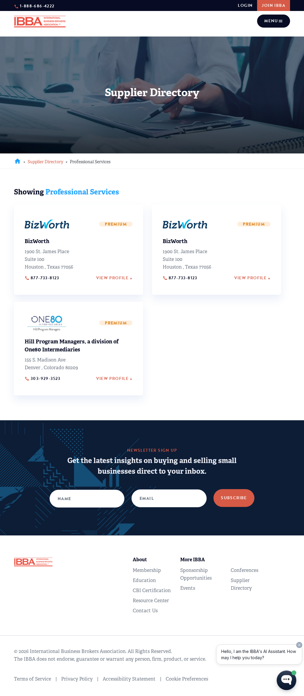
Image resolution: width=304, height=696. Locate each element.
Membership (147, 570)
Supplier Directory (45, 161)
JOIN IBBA (273, 5)
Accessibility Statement (129, 679)
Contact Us (145, 611)
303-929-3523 (43, 378)
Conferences (244, 570)
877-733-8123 (42, 278)
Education (144, 580)
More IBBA (192, 560)
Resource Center (151, 600)
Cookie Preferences (187, 679)
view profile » (114, 278)
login (245, 5)
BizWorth (37, 241)
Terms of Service (32, 679)
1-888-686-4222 (37, 6)
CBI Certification (152, 590)
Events (187, 588)
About (140, 560)
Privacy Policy (77, 679)
